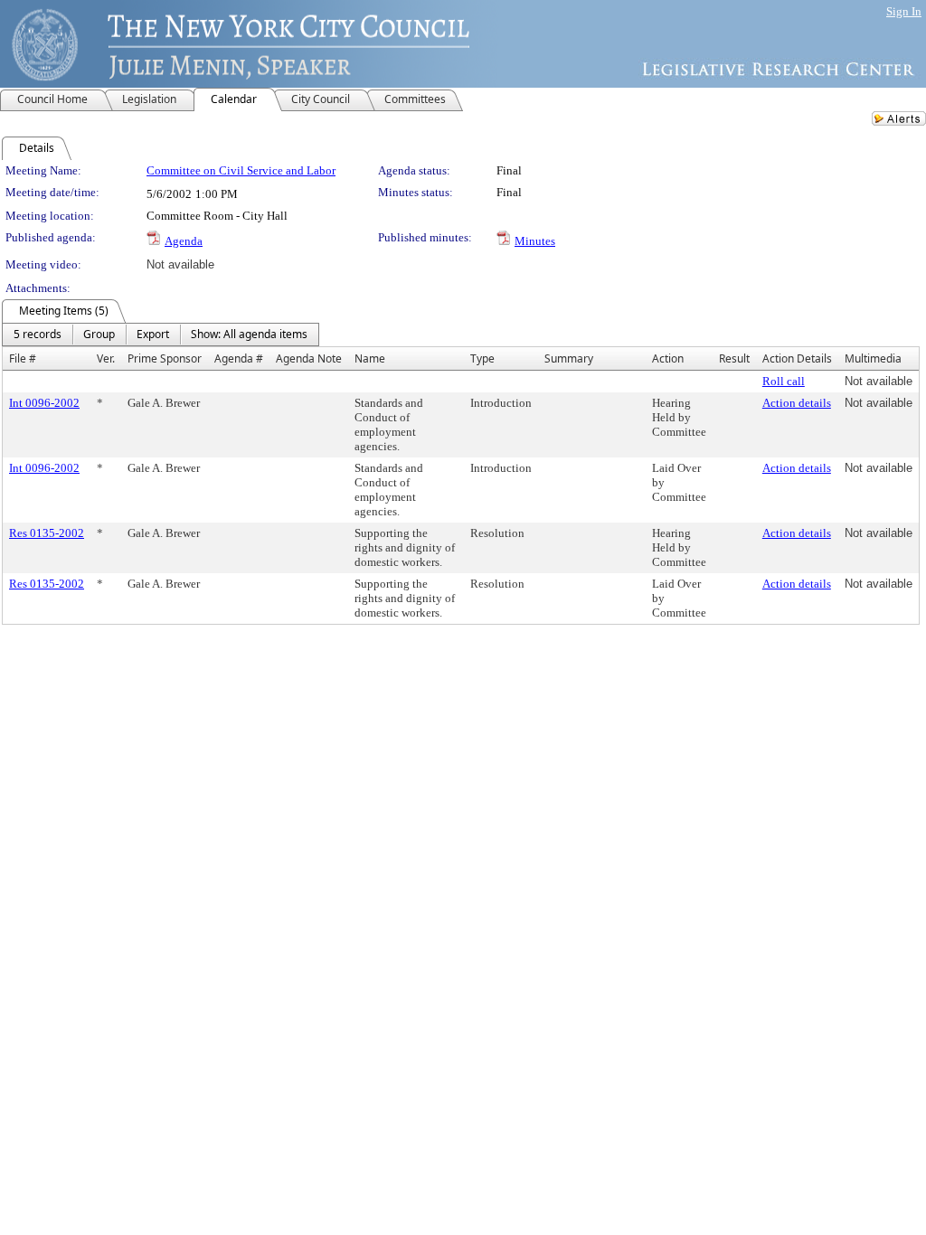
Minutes (535, 241)
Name (369, 358)
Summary (568, 358)
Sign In (903, 11)
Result (734, 358)
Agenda (184, 241)
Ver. (106, 358)
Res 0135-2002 (46, 533)
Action (668, 358)
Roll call (783, 381)
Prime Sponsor (165, 358)
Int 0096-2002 (44, 403)
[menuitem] (37, 334)
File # (22, 358)
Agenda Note (309, 358)
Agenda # (238, 358)
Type (482, 358)
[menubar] (160, 334)
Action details (796, 403)
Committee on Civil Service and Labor (240, 170)
